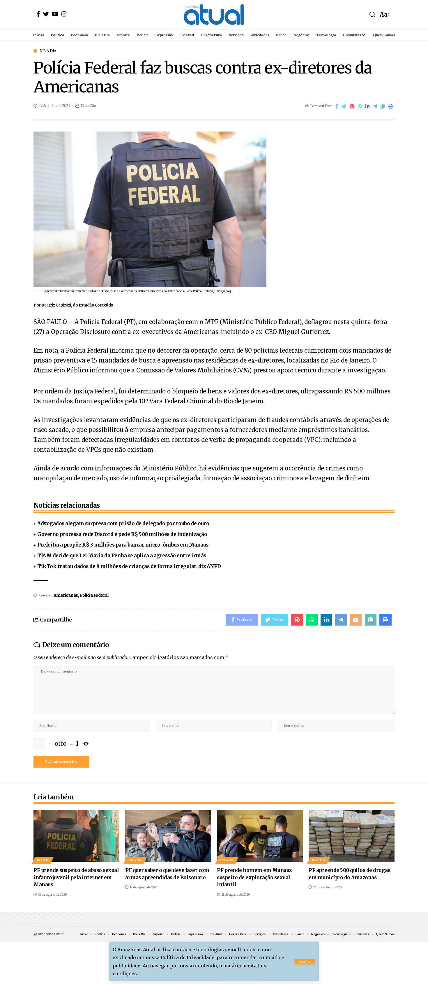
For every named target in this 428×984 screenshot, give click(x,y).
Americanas (66, 595)
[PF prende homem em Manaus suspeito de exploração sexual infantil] (260, 836)
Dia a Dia (47, 51)
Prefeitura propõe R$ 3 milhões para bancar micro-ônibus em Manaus (122, 545)
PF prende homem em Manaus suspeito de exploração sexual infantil (254, 877)
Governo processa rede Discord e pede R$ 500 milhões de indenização (122, 534)
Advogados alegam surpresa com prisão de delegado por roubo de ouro (123, 523)
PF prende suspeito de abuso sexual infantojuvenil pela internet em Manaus (76, 877)
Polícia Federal (94, 595)
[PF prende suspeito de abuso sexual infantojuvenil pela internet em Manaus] (76, 836)
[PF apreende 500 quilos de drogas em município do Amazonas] (352, 836)
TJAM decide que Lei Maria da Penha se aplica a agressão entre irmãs (121, 555)
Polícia (43, 860)
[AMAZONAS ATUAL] (214, 14)
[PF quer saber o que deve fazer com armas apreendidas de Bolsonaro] (168, 836)
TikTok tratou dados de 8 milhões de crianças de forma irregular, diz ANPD (129, 566)
